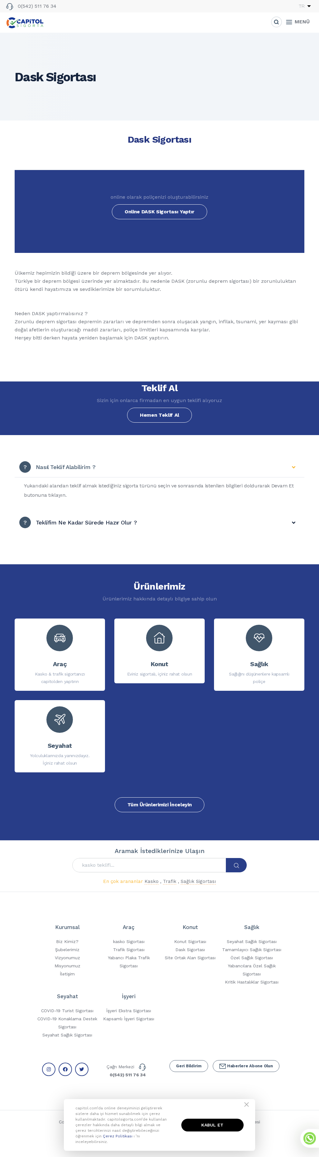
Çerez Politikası (118, 1136)
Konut (190, 927)
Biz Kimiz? (67, 941)
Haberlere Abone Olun (249, 1066)
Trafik (169, 881)
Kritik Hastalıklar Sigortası (252, 981)
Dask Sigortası (190, 949)
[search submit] (236, 865)
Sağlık (251, 927)
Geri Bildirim (189, 1066)
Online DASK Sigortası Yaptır (159, 212)
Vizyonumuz (67, 957)
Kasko (152, 881)
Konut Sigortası (190, 941)
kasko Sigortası (129, 941)
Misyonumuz (67, 965)
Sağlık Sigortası (198, 881)
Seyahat (67, 996)
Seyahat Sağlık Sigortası (252, 941)
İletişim (67, 973)
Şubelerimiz (67, 949)
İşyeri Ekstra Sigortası (128, 1010)
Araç (129, 927)
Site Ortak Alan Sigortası (190, 957)
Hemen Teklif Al (159, 415)
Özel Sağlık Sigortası (252, 957)
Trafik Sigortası (129, 949)
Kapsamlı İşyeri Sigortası (128, 1018)
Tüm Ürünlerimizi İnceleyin (159, 805)
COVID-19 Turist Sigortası (67, 1010)
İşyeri (129, 996)
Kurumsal (67, 927)
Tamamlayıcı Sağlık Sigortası (251, 949)
